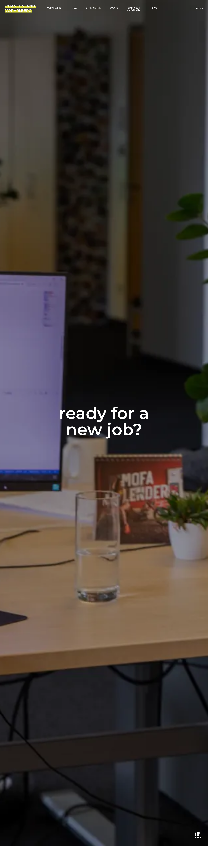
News (154, 8)
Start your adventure (133, 9)
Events (114, 8)
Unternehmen (94, 8)
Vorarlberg (54, 8)
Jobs (74, 8)
